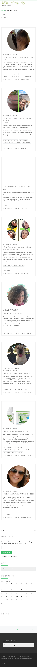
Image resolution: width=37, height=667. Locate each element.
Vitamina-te (11, 656)
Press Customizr (15, 658)
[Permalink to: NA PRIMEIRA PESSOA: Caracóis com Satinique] (18, 294)
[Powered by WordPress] (31, 658)
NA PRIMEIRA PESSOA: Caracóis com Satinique (12, 314)
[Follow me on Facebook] (4, 663)
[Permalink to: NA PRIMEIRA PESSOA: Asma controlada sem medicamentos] (18, 413)
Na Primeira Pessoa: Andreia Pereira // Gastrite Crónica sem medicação (18, 494)
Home (3, 10)
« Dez (3, 606)
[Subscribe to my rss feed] (1, 663)
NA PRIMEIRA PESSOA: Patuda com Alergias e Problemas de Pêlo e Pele (17, 373)
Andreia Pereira (8, 79)
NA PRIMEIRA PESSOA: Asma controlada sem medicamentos (15, 431)
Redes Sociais (5, 614)
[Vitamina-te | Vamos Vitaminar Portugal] (13, 2)
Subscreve (6, 552)
